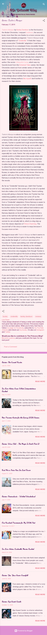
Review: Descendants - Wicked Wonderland (18, 496)
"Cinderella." (22, 41)
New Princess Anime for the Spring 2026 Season (20, 417)
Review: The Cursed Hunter (12, 362)
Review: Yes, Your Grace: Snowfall (15, 575)
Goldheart (29, 32)
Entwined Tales (25, 65)
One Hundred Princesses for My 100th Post (18, 522)
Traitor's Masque (8, 30)
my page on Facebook (15, 328)
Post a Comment (10, 347)
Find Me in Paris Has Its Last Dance (16, 470)
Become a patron (8, 338)
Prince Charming (30, 224)
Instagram (40, 330)
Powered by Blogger (25, 631)
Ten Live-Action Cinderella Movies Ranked (18, 549)
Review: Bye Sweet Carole (11, 601)
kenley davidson (26, 316)
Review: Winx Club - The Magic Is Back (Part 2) (20, 444)
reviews (38, 316)
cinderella (14, 316)
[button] (43, 21)
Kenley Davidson (23, 30)
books (5, 316)
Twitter (7, 332)
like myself (27, 79)
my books (23, 330)
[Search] (43, 4)
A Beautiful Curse (22, 62)
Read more (40, 381)
